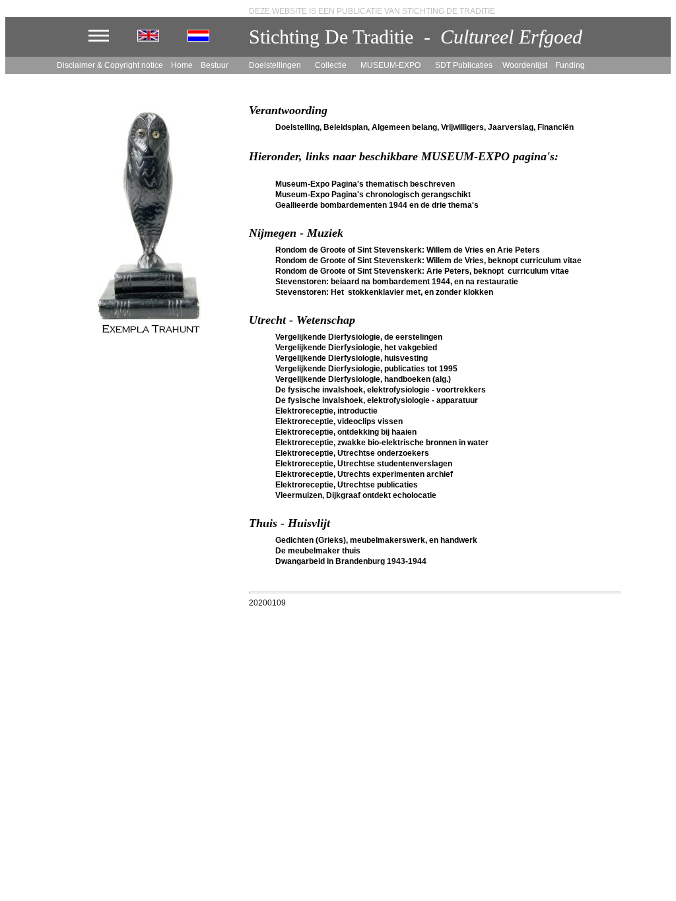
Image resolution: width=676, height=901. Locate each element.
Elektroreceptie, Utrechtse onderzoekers (352, 453)
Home (182, 65)
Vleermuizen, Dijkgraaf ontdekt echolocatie (355, 495)
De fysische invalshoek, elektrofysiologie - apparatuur (376, 400)
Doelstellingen (275, 65)
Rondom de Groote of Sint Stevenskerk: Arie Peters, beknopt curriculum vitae (422, 271)
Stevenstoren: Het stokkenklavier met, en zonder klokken (384, 292)
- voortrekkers (458, 389)
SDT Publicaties (463, 65)
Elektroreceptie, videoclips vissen (339, 421)
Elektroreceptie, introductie (326, 411)
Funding (572, 65)
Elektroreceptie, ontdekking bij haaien (346, 432)
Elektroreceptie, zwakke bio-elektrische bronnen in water (382, 442)
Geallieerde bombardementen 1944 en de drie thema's (377, 205)
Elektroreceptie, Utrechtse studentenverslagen (363, 463)
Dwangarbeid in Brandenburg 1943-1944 (350, 561)
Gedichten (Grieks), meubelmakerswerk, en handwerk (376, 540)
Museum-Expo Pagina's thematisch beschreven (365, 184)
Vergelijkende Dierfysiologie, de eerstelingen (358, 337)
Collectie (331, 65)
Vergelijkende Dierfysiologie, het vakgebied (356, 347)
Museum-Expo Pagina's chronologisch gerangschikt (373, 194)
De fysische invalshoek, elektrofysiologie (352, 389)
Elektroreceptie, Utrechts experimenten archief (364, 474)
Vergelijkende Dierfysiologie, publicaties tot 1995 (366, 368)
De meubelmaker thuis (317, 550)
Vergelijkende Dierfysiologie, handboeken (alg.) (363, 379)
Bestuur (214, 65)
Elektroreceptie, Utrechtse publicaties (346, 484)
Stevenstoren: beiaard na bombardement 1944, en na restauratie (396, 281)
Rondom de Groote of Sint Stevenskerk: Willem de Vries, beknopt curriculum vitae (428, 260)
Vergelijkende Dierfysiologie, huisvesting (351, 358)
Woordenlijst (525, 65)
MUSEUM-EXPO (390, 65)
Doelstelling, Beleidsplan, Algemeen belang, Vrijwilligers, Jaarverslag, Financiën (424, 127)
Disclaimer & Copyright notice (110, 65)
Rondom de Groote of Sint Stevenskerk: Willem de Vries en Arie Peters (407, 250)
